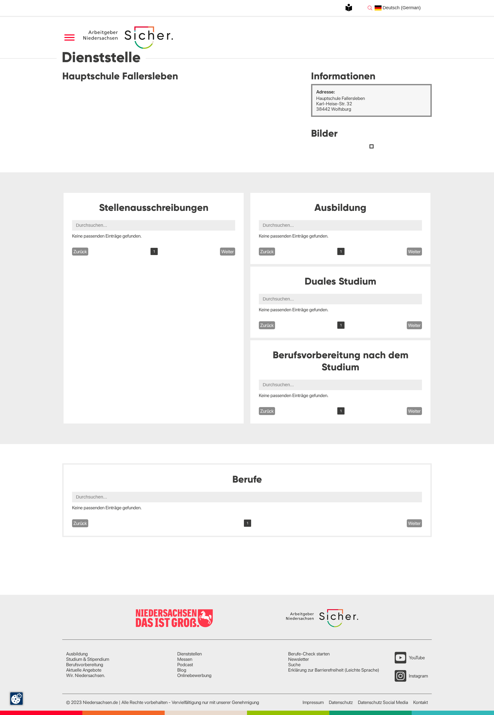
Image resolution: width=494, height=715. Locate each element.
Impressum (313, 702)
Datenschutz (341, 702)
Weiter (227, 251)
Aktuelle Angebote (83, 670)
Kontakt (420, 702)
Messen (184, 659)
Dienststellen (189, 653)
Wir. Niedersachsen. (85, 675)
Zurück (80, 251)
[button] (371, 146)
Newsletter (298, 659)
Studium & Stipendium (87, 659)
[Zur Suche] (370, 8)
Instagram (418, 676)
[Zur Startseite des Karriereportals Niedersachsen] (128, 37)
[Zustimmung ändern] (16, 698)
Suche (294, 664)
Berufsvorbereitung (84, 664)
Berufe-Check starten (309, 653)
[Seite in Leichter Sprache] (349, 7)
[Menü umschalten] (69, 38)
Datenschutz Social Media (383, 702)
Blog (181, 670)
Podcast (185, 664)
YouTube (417, 657)
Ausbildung (77, 653)
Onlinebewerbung (194, 675)
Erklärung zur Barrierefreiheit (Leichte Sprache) (333, 670)
